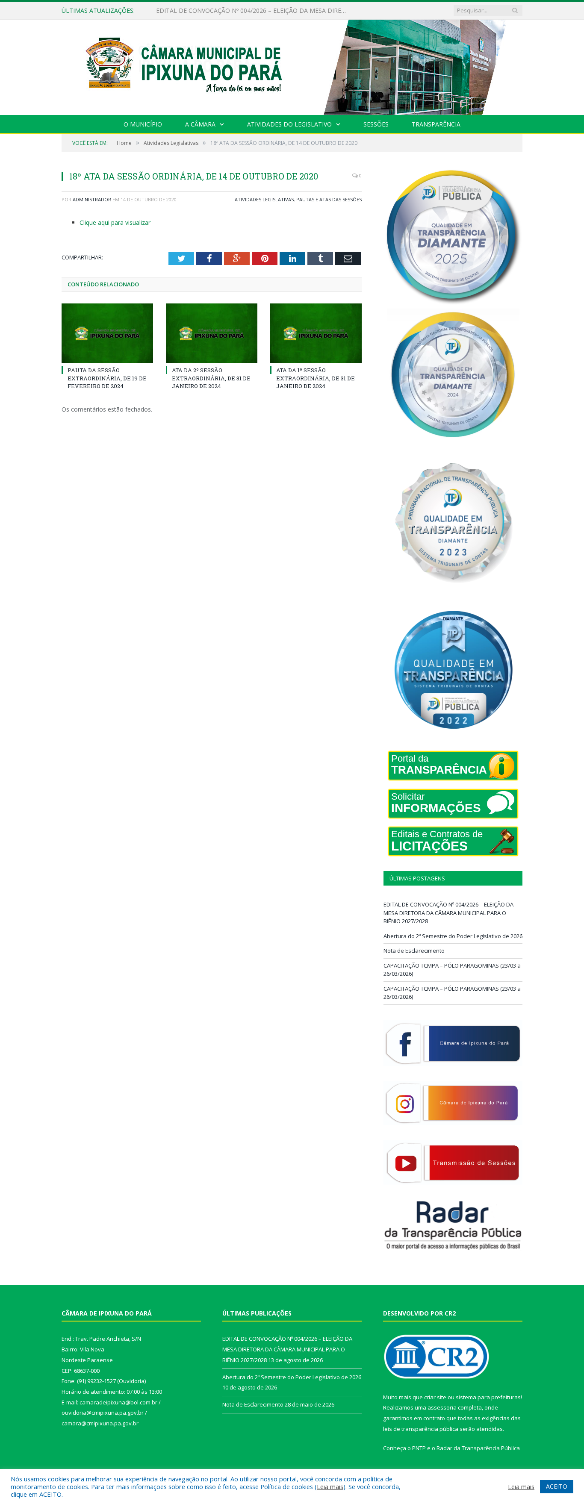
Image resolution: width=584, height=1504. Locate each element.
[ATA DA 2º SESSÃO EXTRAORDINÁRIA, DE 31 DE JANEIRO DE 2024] (211, 333)
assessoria (442, 1407)
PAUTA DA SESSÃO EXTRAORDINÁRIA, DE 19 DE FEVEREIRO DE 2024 (107, 377)
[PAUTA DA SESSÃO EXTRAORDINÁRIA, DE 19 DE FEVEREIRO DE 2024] (107, 333)
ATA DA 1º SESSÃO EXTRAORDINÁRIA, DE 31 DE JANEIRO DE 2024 (315, 377)
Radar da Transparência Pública (478, 1448)
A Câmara (200, 124)
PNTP (419, 1448)
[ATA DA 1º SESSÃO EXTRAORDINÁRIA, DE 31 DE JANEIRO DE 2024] (316, 333)
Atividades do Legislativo (289, 124)
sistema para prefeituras (488, 1397)
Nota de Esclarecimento (414, 950)
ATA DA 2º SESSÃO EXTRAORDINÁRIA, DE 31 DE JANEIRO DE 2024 (211, 377)
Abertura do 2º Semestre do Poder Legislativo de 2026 (231, 11)
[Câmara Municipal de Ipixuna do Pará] (292, 65)
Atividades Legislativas (264, 199)
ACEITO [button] (556, 1486)
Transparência (436, 124)
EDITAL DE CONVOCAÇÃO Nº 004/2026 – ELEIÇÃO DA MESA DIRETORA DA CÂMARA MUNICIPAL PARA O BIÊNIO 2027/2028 (448, 913)
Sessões (376, 124)
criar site (435, 1397)
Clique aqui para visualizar (115, 222)
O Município (143, 124)
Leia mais (330, 1486)
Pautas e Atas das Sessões (329, 199)
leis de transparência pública (420, 1429)
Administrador (92, 199)
